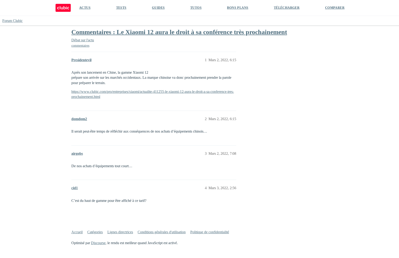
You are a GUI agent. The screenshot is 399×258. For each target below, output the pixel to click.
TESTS (121, 7)
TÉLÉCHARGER (286, 7)
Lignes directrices (120, 232)
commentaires (80, 45)
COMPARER (335, 7)
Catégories (95, 232)
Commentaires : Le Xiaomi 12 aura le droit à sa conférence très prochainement (179, 32)
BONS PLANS (237, 7)
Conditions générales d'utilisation (162, 232)
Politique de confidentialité (209, 232)
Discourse (98, 243)
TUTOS (196, 7)
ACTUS (85, 7)
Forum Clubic (12, 21)
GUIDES (158, 7)
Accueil (77, 232)
